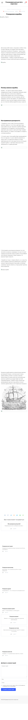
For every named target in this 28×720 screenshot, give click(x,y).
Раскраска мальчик (7, 651)
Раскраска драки (6, 588)
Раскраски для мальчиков (9, 11)
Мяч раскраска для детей (14, 524)
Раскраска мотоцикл (7, 546)
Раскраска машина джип (8, 608)
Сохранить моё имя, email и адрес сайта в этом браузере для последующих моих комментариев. (14, 686)
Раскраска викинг (14, 616)
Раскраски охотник (14, 628)
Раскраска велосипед (7, 567)
